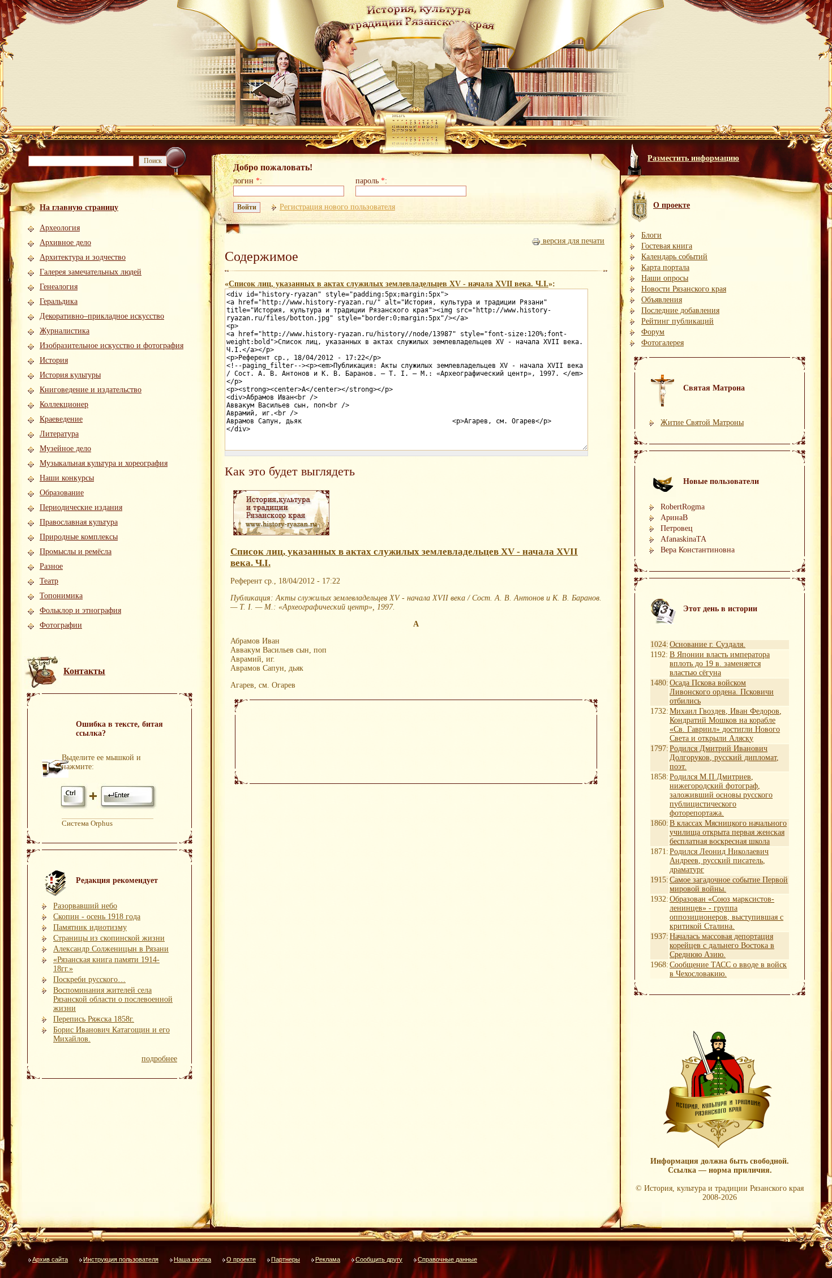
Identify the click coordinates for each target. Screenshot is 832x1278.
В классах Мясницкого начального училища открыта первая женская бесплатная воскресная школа (728, 832)
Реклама (327, 1259)
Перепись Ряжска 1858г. (93, 1019)
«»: (390, 284)
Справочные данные (447, 1259)
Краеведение (61, 419)
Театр (49, 581)
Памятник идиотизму (90, 927)
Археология (60, 228)
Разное (51, 566)
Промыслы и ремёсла (75, 551)
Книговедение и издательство (90, 389)
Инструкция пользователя (120, 1259)
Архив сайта (50, 1259)
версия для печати (572, 241)
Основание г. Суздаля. (707, 644)
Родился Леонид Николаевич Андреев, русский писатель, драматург (719, 860)
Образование (62, 492)
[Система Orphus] (109, 808)
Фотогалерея (662, 342)
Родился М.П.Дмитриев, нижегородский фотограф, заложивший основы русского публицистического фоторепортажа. (721, 795)
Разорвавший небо (85, 906)
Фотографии (61, 625)
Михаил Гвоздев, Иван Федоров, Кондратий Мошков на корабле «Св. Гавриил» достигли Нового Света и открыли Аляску (726, 725)
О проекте (241, 1259)
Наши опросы (664, 278)
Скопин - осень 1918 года (96, 916)
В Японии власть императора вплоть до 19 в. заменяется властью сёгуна (720, 663)
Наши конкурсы (67, 478)
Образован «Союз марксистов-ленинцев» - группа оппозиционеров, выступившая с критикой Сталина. (726, 912)
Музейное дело (65, 448)
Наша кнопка (192, 1259)
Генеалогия (59, 286)
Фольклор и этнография (80, 610)
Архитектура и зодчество (83, 257)
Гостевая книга (666, 246)
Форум (652, 332)
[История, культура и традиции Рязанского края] (281, 535)
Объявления (661, 299)
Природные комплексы (79, 537)
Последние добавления (680, 310)
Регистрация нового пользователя (337, 207)
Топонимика (61, 595)
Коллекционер (64, 404)
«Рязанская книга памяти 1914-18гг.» (106, 964)
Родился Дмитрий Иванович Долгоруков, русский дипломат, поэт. (724, 757)
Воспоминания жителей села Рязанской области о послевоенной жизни (113, 999)
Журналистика (64, 331)
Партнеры (285, 1259)
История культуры (70, 375)
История (54, 360)
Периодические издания (81, 507)
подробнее (159, 1058)
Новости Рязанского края (683, 289)
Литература (59, 434)
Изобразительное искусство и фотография (111, 345)
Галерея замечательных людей (90, 272)
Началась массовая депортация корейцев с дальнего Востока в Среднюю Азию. (722, 945)
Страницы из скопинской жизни (109, 938)
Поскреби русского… (89, 979)
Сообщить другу (378, 1259)
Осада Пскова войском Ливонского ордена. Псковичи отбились (722, 692)
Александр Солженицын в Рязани (111, 949)
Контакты (84, 671)
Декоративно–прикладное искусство (102, 316)
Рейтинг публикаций (677, 321)
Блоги (651, 235)
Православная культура (79, 522)
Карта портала (665, 267)
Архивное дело (65, 242)
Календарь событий (674, 256)
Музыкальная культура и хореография (104, 463)
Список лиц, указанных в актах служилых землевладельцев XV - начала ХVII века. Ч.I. (388, 284)
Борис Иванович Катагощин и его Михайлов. (111, 1034)
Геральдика (59, 301)
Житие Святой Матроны (702, 422)
